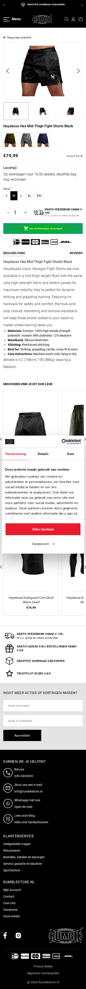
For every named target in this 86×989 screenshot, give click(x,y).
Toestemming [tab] (15, 454)
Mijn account (12, 890)
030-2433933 (23, 776)
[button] (66, 19)
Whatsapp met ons (27, 800)
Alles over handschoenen (31, 822)
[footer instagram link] (18, 935)
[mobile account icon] (73, 19)
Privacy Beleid (43, 966)
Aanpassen (40, 543)
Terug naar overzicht (19, 37)
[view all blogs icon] (8, 818)
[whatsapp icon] (8, 803)
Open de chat (23, 807)
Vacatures (10, 909)
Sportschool (11, 870)
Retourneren (11, 850)
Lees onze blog (24, 815)
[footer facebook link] (5, 935)
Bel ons (19, 769)
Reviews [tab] (76, 253)
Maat (7, 189)
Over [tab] (70, 454)
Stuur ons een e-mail (28, 785)
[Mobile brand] (42, 19)
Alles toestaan (43, 529)
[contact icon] (8, 772)
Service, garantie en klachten (22, 863)
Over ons (9, 903)
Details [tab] (43, 454)
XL (31, 195)
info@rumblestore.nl (28, 791)
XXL (41, 195)
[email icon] (8, 788)
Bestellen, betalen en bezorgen (24, 857)
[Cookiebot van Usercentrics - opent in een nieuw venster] (62, 441)
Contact (8, 896)
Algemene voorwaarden (43, 973)
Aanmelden (22, 735)
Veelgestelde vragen (17, 844)
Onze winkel (11, 916)
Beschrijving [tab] (14, 253)
